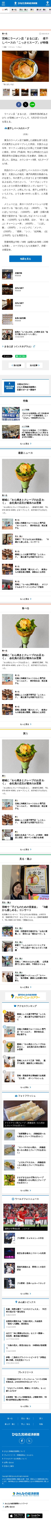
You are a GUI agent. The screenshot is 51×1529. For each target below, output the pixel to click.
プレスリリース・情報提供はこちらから (18, 1455)
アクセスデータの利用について (15, 1459)
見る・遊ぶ (23, 10)
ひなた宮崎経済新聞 (25, 3)
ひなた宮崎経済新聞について (14, 1451)
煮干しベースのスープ (18, 128)
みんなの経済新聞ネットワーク (25, 1494)
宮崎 (5, 47)
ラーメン (12, 47)
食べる (14, 10)
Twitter (29, 1441)
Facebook (22, 1441)
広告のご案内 (9, 1466)
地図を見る (25, 258)
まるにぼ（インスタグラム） (18, 346)
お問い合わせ (9, 1462)
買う (32, 10)
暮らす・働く (41, 10)
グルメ (20, 47)
